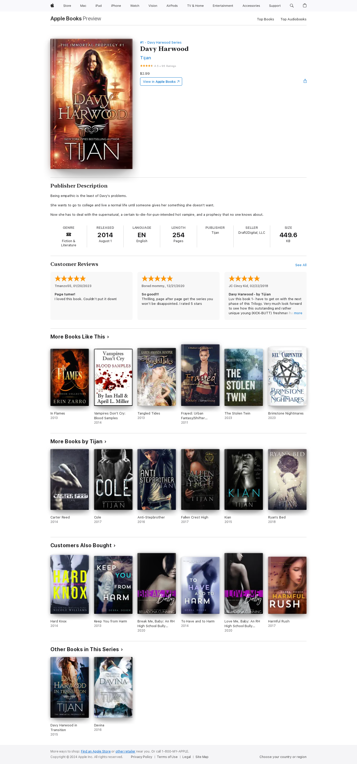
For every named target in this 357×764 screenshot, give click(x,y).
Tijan (145, 57)
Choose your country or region (283, 757)
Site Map (202, 757)
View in (159, 82)
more (298, 313)
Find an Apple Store (96, 751)
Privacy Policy (141, 757)
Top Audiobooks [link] (293, 19)
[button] (292, 5)
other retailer (125, 751)
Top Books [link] (265, 19)
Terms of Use (167, 757)
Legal (186, 757)
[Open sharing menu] (305, 81)
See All (301, 265)
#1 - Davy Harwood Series (160, 42)
